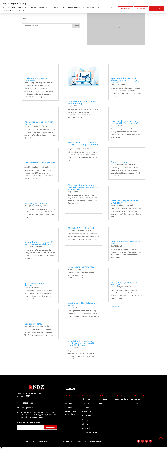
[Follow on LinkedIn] (146, 441)
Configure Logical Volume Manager (124, 283)
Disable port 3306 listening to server (83, 304)
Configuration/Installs (39, 126)
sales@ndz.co (27, 408)
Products (68, 407)
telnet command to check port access (126, 242)
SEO (75, 106)
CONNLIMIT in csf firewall (81, 228)
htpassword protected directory (35, 284)
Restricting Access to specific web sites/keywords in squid (39, 243)
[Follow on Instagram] (142, 441)
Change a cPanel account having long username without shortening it (83, 187)
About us (86, 399)
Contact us (135, 399)
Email (119, 246)
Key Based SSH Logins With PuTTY (38, 123)
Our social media (89, 432)
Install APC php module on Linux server (124, 202)
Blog (100, 403)
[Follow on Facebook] (138, 441)
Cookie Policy (95, 441)
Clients (85, 424)
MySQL (76, 307)
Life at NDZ (87, 403)
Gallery (85, 420)
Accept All (157, 9)
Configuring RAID (33, 324)
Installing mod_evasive (36, 203)
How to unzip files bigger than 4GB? (39, 164)
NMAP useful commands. (81, 267)
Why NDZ (86, 428)
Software (35, 85)
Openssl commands (121, 162)
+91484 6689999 (28, 403)
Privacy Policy (68, 441)
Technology (44, 85)
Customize (125, 9)
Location (134, 403)
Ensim (120, 125)
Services (68, 403)
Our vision (86, 407)
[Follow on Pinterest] (150, 441)
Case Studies (104, 399)
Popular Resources (46, 83)
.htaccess (35, 287)
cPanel (77, 192)
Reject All (141, 9)
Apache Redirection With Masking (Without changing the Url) (125, 80)
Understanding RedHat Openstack (36, 79)
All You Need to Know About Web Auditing (82, 102)
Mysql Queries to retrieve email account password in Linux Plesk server (81, 343)
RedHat (27, 85)
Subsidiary (86, 411)
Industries (69, 399)
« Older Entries (114, 307)
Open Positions (121, 399)
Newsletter (87, 416)
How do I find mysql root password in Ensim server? (124, 122)
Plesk (76, 347)
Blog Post (34, 83)
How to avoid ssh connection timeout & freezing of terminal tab (83, 144)
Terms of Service (82, 441)
